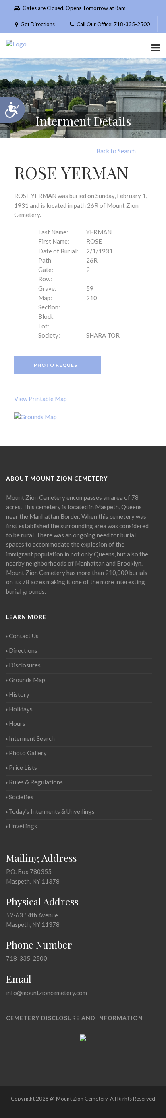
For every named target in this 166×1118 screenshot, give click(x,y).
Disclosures (25, 665)
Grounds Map (27, 679)
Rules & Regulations (36, 782)
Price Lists (23, 767)
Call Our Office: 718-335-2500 (112, 24)
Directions (23, 650)
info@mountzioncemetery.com (46, 992)
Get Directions (37, 24)
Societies (21, 796)
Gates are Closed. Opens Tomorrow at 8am (73, 8)
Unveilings (23, 826)
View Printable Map (40, 398)
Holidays (21, 709)
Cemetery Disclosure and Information (74, 1017)
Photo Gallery (28, 752)
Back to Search (116, 151)
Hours (17, 723)
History (19, 694)
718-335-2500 (26, 958)
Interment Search (32, 738)
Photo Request (57, 365)
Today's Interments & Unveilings (52, 811)
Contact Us (24, 635)
